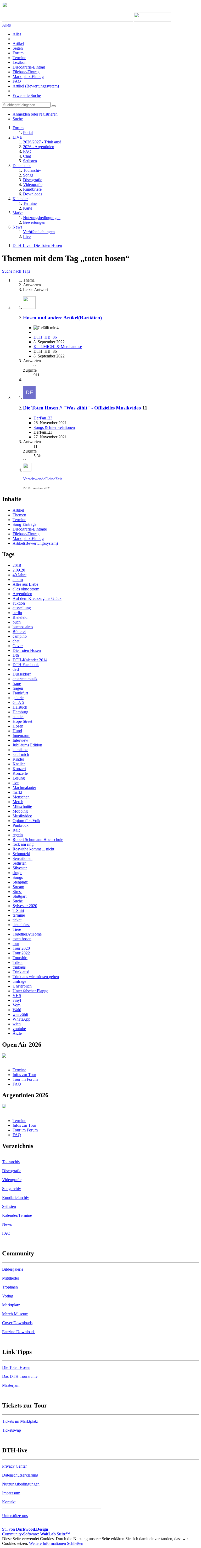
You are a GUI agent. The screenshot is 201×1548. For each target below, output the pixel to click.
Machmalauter (24, 787)
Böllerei (19, 631)
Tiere (17, 929)
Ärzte (17, 1033)
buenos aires (23, 627)
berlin (17, 612)
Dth (16, 655)
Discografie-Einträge (30, 529)
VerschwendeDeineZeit (42, 479)
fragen (18, 688)
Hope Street (22, 721)
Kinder (18, 759)
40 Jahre (19, 575)
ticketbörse (21, 924)
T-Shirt (18, 910)
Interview (20, 740)
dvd (16, 669)
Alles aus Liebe (25, 584)
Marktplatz (11, 1305)
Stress (17, 891)
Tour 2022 (21, 953)
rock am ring (23, 844)
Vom (16, 1005)
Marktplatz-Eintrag (28, 76)
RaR (16, 830)
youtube (19, 1028)
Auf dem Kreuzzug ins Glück (37, 598)
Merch (18, 801)
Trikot (18, 962)
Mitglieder (10, 1278)
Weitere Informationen (47, 1543)
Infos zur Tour (24, 1074)
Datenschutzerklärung (20, 1475)
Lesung (19, 778)
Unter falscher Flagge (30, 991)
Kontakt (8, 1502)
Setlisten (19, 863)
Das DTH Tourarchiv (20, 1376)
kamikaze (20, 749)
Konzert (19, 768)
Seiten (18, 48)
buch (17, 622)
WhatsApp (21, 1019)
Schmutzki (21, 853)
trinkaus (19, 967)
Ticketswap (11, 1430)
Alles (17, 34)
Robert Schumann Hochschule (38, 839)
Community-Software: (36, 1534)
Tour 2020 (21, 948)
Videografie (11, 1179)
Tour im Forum (25, 1079)
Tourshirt (20, 957)
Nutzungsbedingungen (21, 1484)
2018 (17, 565)
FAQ (17, 81)
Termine (19, 57)
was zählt (20, 1014)
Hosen (18, 726)
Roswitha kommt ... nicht (33, 849)
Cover (18, 645)
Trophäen (10, 1287)
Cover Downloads (17, 1323)
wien (17, 1024)
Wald (17, 1009)
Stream (18, 887)
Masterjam (10, 1385)
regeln (18, 835)
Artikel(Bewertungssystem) (35, 543)
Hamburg (20, 712)
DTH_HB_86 (45, 337)
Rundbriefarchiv (15, 1197)
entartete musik (25, 679)
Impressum (11, 1493)
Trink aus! (21, 972)
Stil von (25, 1529)
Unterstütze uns (15, 1515)
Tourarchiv (11, 1162)
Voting (7, 1296)
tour (16, 943)
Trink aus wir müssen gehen (36, 976)
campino (20, 636)
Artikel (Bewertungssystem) (36, 86)
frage (17, 683)
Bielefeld (20, 617)
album (18, 579)
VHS (17, 995)
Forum (18, 53)
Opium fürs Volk (26, 820)
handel (18, 716)
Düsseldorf (22, 674)
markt (17, 792)
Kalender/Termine (17, 1215)
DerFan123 (43, 418)
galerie (18, 697)
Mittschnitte (22, 806)
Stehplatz (20, 882)
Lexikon (19, 62)
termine (19, 915)
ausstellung (22, 608)
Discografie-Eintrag (29, 67)
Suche (18, 901)
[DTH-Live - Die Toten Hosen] (86, 20)
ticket (17, 920)
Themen (19, 515)
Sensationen (22, 858)
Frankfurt (20, 693)
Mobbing (20, 811)
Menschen (21, 797)
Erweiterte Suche (27, 95)
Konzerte (20, 773)
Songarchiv (11, 1188)
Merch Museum (15, 1314)
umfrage (19, 981)
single (17, 872)
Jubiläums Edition (27, 745)
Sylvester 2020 (25, 905)
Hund (17, 731)
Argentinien (22, 593)
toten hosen (22, 939)
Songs (18, 877)
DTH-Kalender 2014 (30, 660)
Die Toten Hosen (27, 650)
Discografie (11, 1170)
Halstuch (20, 707)
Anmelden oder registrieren (35, 114)
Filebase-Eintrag (26, 72)
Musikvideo (22, 816)
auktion (19, 603)
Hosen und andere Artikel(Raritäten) (62, 317)
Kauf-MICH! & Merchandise (58, 346)
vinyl (17, 1000)
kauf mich (21, 754)
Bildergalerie (12, 1269)
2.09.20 (19, 570)
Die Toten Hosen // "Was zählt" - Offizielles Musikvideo (82, 408)
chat (16, 641)
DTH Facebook (26, 664)
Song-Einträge (24, 524)
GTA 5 (18, 702)
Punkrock (21, 825)
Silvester (20, 868)
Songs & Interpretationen (54, 427)
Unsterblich (22, 986)
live (16, 783)
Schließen (75, 1543)
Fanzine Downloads (18, 1331)
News (7, 1224)
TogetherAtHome (27, 934)
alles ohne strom (26, 589)
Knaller (19, 764)
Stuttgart (19, 896)
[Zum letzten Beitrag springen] (27, 470)
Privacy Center (14, 1466)
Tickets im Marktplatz (20, 1421)
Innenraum (21, 735)
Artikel (18, 43)
